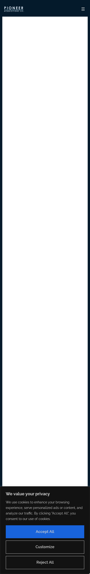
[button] (13, 9)
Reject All (45, 562)
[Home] (13, 9)
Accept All (45, 531)
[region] (45, 530)
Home (57, 275)
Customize (45, 547)
